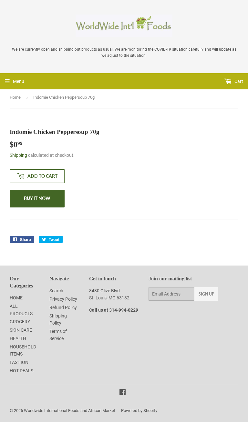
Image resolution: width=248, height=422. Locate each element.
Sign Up (206, 294)
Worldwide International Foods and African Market (69, 410)
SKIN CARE (21, 330)
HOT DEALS (21, 370)
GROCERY (20, 321)
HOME (16, 297)
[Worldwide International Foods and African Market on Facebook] (122, 393)
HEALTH (18, 338)
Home (15, 97)
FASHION (19, 362)
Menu (18, 81)
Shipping (18, 155)
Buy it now (37, 198)
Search (56, 290)
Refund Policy (63, 307)
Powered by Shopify (139, 410)
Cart (238, 81)
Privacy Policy (63, 299)
